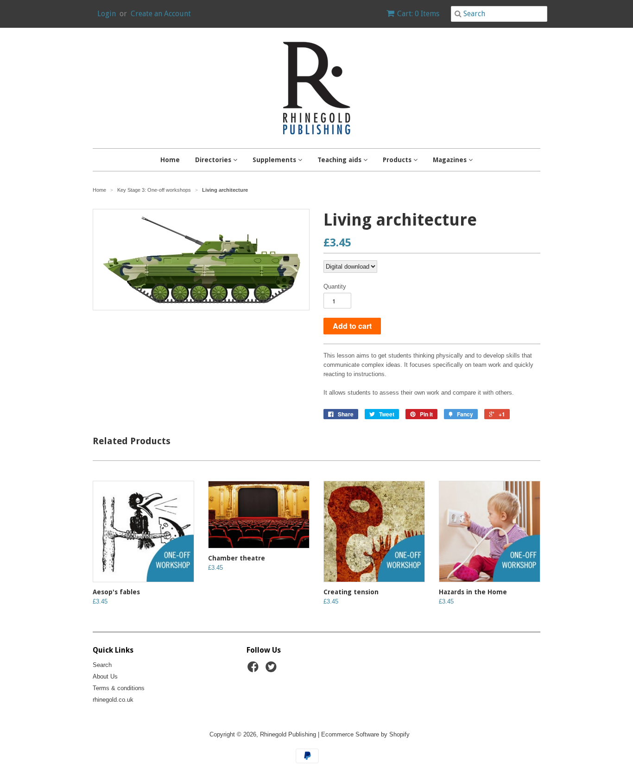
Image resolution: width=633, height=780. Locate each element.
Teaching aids (340, 160)
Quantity (334, 286)
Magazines (450, 160)
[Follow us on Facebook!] (254, 669)
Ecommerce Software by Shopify (365, 734)
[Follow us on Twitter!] (272, 669)
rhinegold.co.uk (113, 699)
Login (106, 13)
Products (398, 160)
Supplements (275, 160)
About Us (105, 676)
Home (170, 160)
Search (102, 664)
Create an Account (161, 13)
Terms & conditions (119, 688)
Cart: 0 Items (418, 13)
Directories (214, 160)
